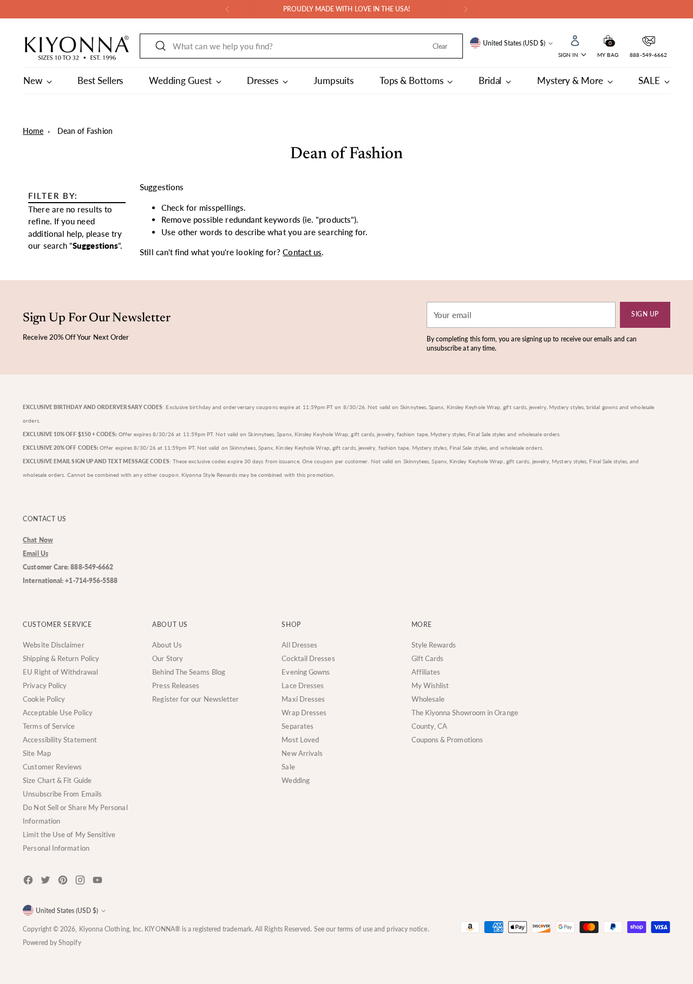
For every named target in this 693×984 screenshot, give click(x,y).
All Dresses (299, 644)
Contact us (302, 252)
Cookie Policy (44, 699)
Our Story (167, 658)
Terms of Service (49, 726)
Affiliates (426, 672)
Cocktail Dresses (308, 658)
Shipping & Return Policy (61, 658)
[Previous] (227, 9)
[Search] (160, 46)
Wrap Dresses (304, 712)
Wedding (296, 780)
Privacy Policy (45, 685)
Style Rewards (433, 644)
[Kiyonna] (77, 48)
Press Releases (175, 685)
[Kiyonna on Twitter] (46, 882)
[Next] (466, 9)
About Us (167, 644)
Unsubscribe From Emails (62, 793)
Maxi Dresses (303, 699)
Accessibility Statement (60, 739)
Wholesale (428, 699)
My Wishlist (430, 685)
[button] (608, 39)
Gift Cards (427, 658)
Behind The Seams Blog (188, 672)
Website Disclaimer (53, 644)
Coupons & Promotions (447, 739)
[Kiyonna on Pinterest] (63, 882)
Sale (288, 766)
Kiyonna (91, 929)
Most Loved (300, 739)
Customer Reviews (52, 766)
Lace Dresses (303, 685)
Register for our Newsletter (195, 699)
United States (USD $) (514, 43)
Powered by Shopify (52, 942)
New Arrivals (302, 753)
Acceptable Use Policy (58, 712)
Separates (297, 726)
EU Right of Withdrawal (60, 672)
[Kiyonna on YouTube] (98, 882)
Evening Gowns (306, 672)
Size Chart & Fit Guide (57, 780)
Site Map (37, 753)
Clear (440, 46)
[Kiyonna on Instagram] (81, 882)
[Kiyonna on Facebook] (29, 882)
